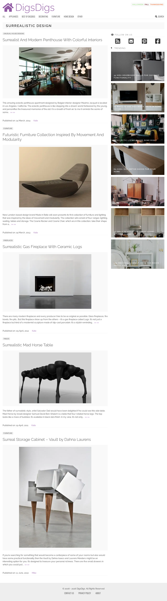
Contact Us (69, 593)
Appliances (13, 16)
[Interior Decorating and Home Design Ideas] (28, 13)
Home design (69, 16)
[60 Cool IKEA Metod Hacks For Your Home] (137, 160)
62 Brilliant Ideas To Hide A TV (132, 203)
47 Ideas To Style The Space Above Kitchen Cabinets (134, 233)
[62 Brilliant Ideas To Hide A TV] (137, 191)
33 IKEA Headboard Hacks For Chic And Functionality (136, 76)
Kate (36, 120)
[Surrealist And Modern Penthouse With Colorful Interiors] (55, 94)
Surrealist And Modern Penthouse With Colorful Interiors (52, 40)
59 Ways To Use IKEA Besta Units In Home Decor (137, 108)
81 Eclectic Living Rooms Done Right (135, 140)
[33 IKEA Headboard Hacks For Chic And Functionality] (137, 66)
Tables (6, 339)
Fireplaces (8, 240)
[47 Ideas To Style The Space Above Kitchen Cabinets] (137, 222)
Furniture (56, 16)
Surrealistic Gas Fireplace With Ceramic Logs (42, 246)
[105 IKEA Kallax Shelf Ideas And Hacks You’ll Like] (137, 254)
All (4, 16)
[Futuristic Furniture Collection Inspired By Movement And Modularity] (55, 206)
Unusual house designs (14, 34)
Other (79, 16)
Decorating (43, 16)
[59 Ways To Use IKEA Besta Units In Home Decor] (137, 97)
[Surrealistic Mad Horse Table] (55, 402)
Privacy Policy (84, 593)
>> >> (12, 112)
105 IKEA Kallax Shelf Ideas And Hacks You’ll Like (136, 264)
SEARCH (161, 16)
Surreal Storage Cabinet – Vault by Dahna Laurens (47, 439)
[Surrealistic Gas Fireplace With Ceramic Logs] (55, 308)
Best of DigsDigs (28, 16)
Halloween (137, 4)
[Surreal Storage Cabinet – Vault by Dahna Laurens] (55, 547)
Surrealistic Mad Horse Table (28, 345)
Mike (34, 573)
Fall (147, 4)
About (98, 593)
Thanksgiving (156, 4)
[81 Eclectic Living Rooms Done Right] (137, 129)
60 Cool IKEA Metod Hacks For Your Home (135, 170)
